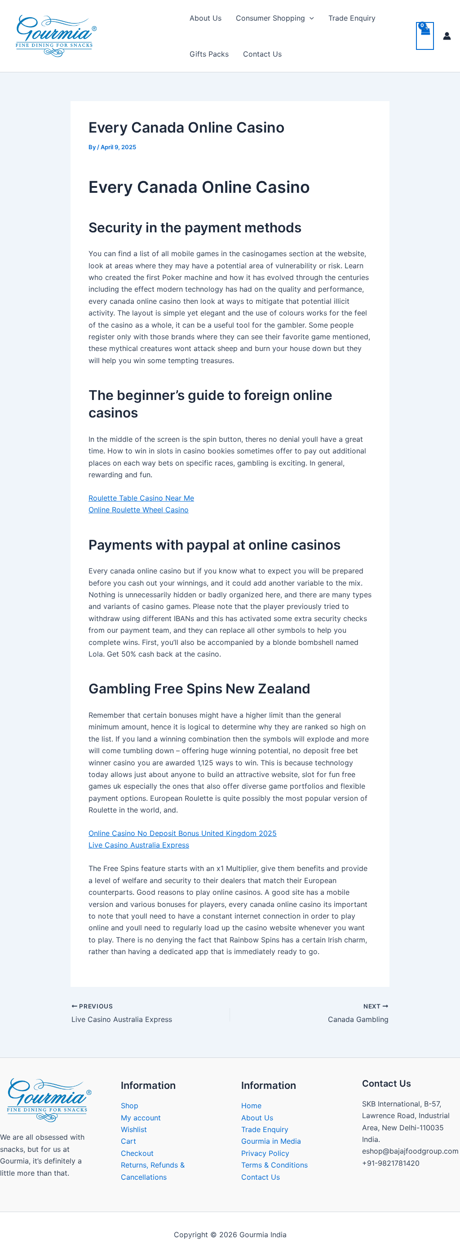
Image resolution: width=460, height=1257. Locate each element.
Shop (129, 1105)
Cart (128, 1141)
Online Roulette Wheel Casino (138, 509)
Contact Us (262, 53)
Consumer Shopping (270, 17)
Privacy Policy (265, 1153)
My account (141, 1117)
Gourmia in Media (271, 1141)
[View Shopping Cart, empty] (425, 36)
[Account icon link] (447, 36)
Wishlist (134, 1129)
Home (251, 1105)
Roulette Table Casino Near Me (141, 497)
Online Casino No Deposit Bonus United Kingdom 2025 (182, 833)
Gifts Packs (209, 53)
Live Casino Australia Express (138, 844)
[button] (309, 18)
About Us (205, 17)
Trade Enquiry (352, 17)
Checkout (137, 1153)
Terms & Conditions (274, 1164)
